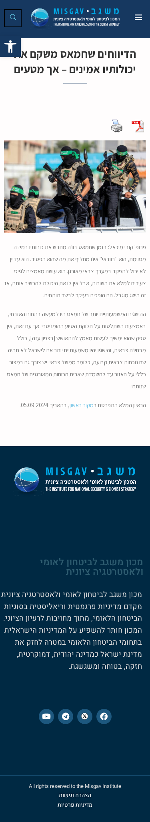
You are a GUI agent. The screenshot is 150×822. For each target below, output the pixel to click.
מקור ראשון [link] (82, 405)
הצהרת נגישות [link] (75, 795)
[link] (10, 46)
